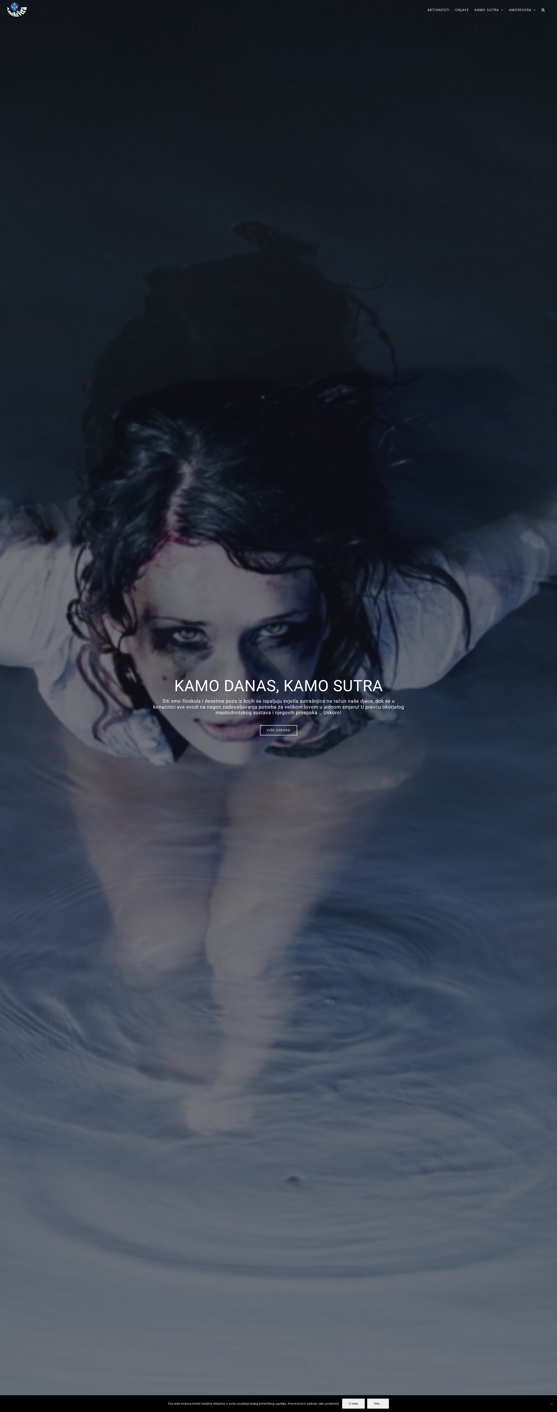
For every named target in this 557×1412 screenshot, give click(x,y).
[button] (543, 10)
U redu (353, 1403)
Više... (378, 1403)
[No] (551, 1404)
